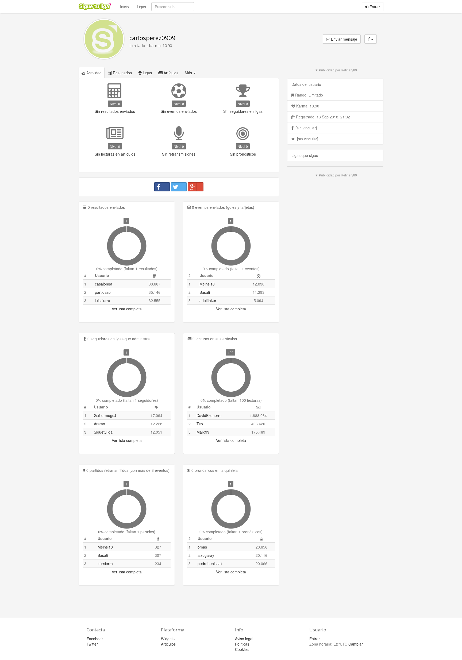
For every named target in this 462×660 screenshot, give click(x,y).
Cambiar (355, 644)
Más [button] (189, 72)
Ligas (141, 6)
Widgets (168, 638)
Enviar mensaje (343, 39)
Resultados (122, 72)
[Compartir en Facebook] (162, 186)
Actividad (93, 72)
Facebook (95, 638)
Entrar (374, 6)
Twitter (92, 644)
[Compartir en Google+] (195, 186)
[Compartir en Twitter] (179, 186)
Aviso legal (244, 638)
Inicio (124, 6)
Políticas (242, 644)
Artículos (170, 72)
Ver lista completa (127, 308)
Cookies (242, 649)
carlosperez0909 (152, 38)
